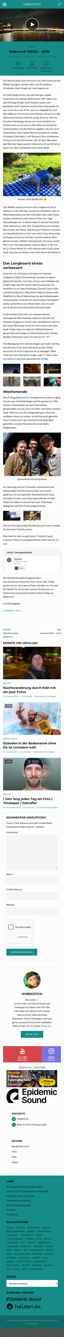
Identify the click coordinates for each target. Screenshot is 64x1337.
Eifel (14, 1156)
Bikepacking (44, 1231)
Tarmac (25, 1265)
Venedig (48, 1265)
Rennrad (11, 1257)
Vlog (17, 1269)
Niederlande (37, 1250)
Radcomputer (22, 1254)
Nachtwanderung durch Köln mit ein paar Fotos (29, 690)
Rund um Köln (24, 1261)
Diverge (29, 1239)
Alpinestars (33, 1227)
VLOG (14, 738)
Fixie (23, 1242)
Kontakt (10, 1209)
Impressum (12, 1214)
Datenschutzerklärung (18, 1200)
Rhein (45, 1257)
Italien (49, 1246)
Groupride (12, 1246)
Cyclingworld (14, 1239)
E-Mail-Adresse (14, 889)
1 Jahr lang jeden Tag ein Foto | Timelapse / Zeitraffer (27, 801)
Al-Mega (20, 1227)
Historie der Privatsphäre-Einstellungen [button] (27, 1191)
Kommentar (12, 832)
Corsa (39, 1235)
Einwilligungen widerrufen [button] (20, 1195)
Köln (18, 610)
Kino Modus (32, 68)
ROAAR (10, 1261)
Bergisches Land (20, 1146)
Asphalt (46, 1227)
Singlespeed (40, 1261)
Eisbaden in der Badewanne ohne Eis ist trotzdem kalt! (29, 745)
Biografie (46, 1025)
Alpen (15, 1162)
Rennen (49, 1254)
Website (10, 904)
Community (27, 1235)
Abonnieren (18, 68)
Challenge (12, 1235)
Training (37, 1265)
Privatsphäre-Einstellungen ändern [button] (24, 1186)
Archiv (32, 47)
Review (36, 1257)
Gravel (31, 1242)
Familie (48, 1239)
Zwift (25, 1269)
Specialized (12, 1265)
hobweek (8, 610)
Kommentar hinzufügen (47, 56)
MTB (25, 1250)
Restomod (24, 1257)
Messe (17, 1250)
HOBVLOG (26, 1246)
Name (10, 874)
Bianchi (31, 1231)
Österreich (36, 1269)
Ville (14, 1151)
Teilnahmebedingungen (18, 1205)
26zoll (10, 1227)
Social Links (32, 1034)
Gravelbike (44, 1242)
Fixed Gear (12, 1242)
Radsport (37, 1254)
